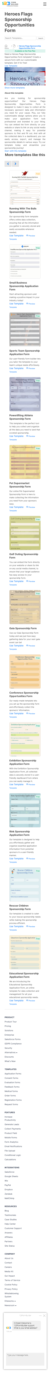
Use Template (11, 66)
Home (7, 48)
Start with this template (15, 151)
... (13, 48)
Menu (44, 4)
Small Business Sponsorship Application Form (23, 286)
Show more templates (15, 87)
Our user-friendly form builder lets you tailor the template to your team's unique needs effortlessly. (25, 361)
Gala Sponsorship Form (23, 628)
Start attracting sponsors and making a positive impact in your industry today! (24, 297)
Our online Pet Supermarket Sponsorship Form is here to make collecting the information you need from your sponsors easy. (24, 497)
